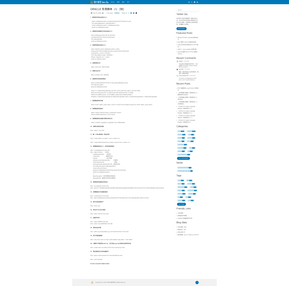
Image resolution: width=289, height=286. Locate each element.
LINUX (189, 141)
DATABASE (181, 147)
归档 (118, 2)
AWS (192, 147)
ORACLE (181, 200)
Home (112, 2)
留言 (123, 2)
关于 (128, 2)
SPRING (181, 151)
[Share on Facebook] (131, 13)
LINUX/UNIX (182, 144)
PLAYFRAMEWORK (183, 154)
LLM (188, 197)
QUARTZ (191, 137)
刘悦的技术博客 (182, 215)
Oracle (117, 13)
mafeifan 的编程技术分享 (185, 218)
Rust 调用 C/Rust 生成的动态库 (187, 42)
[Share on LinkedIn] (133, 13)
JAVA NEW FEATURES (184, 167)
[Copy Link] (136, 13)
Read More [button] (181, 28)
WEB (191, 134)
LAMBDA (192, 193)
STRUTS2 (181, 193)
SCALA (180, 141)
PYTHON (181, 134)
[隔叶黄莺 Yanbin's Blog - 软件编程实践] (100, 2)
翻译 (189, 180)
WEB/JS (181, 137)
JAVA (180, 131)
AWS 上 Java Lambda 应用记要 (187, 49)
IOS (190, 151)
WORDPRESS (182, 187)
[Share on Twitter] (128, 13)
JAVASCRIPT (192, 190)
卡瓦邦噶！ (181, 213)
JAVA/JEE (190, 131)
